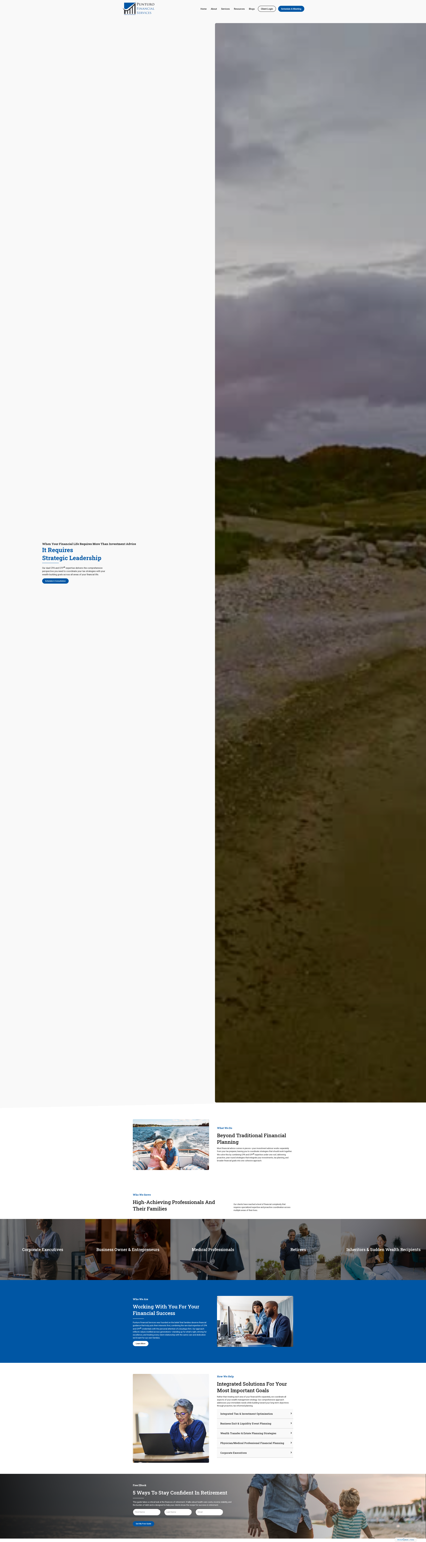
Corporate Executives (233, 1452)
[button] (204, 8)
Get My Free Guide (143, 1524)
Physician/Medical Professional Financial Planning (252, 1443)
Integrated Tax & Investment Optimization (246, 1413)
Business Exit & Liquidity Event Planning (245, 1423)
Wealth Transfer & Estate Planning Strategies (248, 1433)
